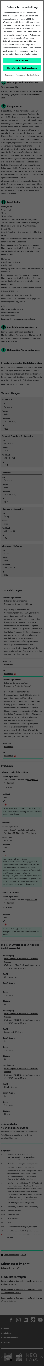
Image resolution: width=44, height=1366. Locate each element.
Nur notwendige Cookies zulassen (22, 68)
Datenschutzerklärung (26, 41)
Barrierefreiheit (33, 75)
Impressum (9, 75)
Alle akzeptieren (22, 60)
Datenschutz (20, 75)
